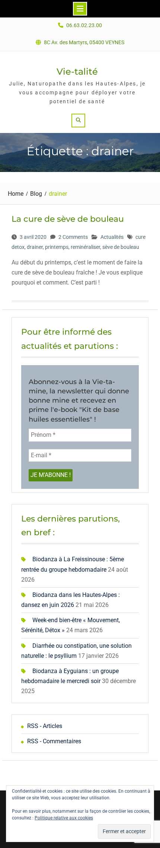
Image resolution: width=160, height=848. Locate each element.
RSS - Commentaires (54, 741)
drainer (35, 247)
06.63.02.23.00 (84, 25)
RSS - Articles (44, 726)
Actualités (112, 237)
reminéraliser (85, 247)
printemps (56, 247)
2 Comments (73, 237)
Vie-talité (77, 71)
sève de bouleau (120, 247)
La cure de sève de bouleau (68, 219)
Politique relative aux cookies (64, 818)
